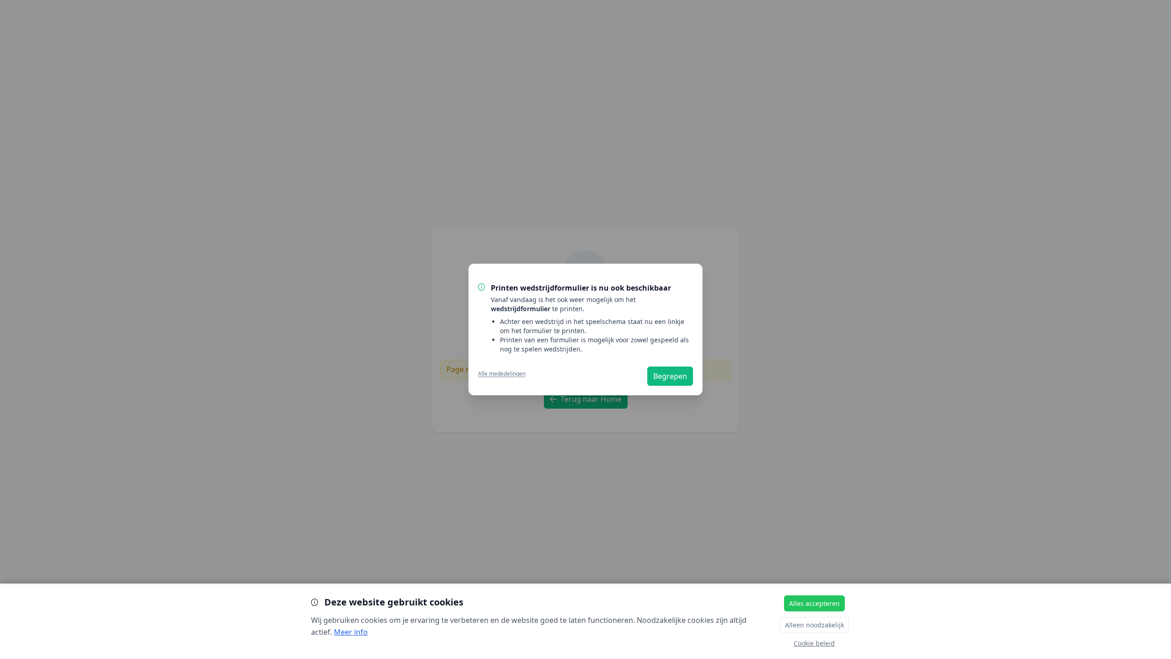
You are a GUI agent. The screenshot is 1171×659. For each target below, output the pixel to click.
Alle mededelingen (502, 374)
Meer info (351, 632)
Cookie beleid (814, 643)
